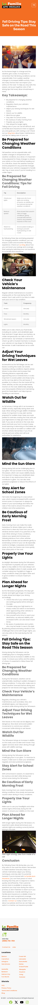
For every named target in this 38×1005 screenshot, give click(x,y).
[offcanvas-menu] (34, 5)
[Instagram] (27, 1002)
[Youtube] (21, 1002)
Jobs (14, 947)
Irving (21, 974)
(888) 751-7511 (8, 941)
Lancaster (22, 959)
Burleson (5, 972)
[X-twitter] (16, 1002)
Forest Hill (22, 956)
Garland (22, 977)
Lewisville (5, 969)
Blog (3, 993)
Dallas (21, 964)
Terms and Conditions (9, 990)
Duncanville (23, 961)
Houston (22, 972)
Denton (4, 956)
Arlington (5, 961)
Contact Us (6, 947)
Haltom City (6, 974)
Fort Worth (5, 977)
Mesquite (22, 969)
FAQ (3, 985)
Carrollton (5, 959)
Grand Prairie (23, 966)
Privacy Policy (6, 988)
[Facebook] (10, 1002)
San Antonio (6, 964)
